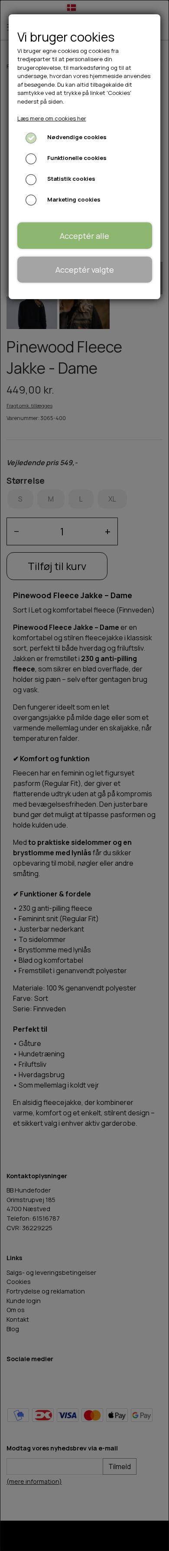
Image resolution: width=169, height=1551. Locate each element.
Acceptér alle (84, 236)
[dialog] (84, 775)
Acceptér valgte (84, 269)
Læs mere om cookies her (51, 118)
